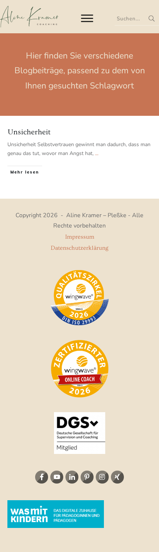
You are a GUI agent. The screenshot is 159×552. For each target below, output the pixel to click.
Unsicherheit (29, 132)
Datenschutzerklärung (79, 248)
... (96, 153)
